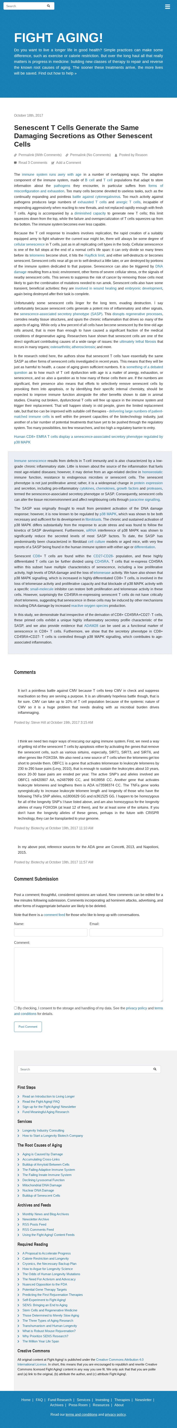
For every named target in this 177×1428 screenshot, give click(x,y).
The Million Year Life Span (40, 1341)
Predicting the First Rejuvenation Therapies (52, 1294)
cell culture (96, 541)
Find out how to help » (57, 73)
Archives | (59, 1405)
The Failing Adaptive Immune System (48, 1169)
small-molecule (42, 589)
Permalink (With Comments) (40, 155)
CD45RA (102, 561)
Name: (19, 924)
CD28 (108, 556)
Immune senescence (30, 461)
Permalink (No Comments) (90, 155)
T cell (107, 180)
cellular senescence (29, 244)
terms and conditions (81, 1414)
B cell (89, 180)
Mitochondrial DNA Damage (42, 1185)
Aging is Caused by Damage (42, 1154)
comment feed (54, 915)
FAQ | (41, 1400)
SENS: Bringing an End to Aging (44, 1305)
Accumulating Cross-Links (41, 1159)
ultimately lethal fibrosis (138, 341)
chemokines (105, 488)
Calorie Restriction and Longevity (45, 1258)
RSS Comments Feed (38, 1229)
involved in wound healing (96, 288)
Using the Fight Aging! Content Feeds (48, 1235)
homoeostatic (152, 472)
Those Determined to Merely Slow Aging (50, 1315)
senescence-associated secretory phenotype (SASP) (61, 314)
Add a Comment (68, 162)
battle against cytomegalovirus (96, 197)
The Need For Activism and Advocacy (49, 1279)
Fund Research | (62, 1400)
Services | (86, 1400)
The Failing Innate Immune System (47, 1175)
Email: (94, 924)
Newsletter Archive (35, 1219)
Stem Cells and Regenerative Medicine (49, 1310)
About (120, 1405)
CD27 (98, 556)
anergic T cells (128, 202)
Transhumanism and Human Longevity (49, 1326)
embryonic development (143, 288)
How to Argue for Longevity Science (47, 1269)
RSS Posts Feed (34, 1224)
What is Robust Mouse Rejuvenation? (49, 1331)
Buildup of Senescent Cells (41, 1195)
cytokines (87, 488)
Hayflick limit (94, 255)
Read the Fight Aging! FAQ (41, 1101)
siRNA (91, 530)
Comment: (22, 942)
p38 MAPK (108, 514)
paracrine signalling (145, 499)
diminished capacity (90, 213)
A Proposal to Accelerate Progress (46, 1253)
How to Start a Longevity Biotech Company (52, 1135)
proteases (154, 488)
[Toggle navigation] (167, 6)
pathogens (62, 186)
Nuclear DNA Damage (38, 1190)
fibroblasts (93, 519)
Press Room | (80, 1405)
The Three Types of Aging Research (47, 1320)
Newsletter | (145, 1400)
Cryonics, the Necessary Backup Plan (49, 1263)
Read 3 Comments (33, 162)
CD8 (36, 556)
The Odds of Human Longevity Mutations (51, 1274)
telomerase (102, 573)
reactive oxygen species (89, 606)
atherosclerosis (83, 347)
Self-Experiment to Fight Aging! (44, 1300)
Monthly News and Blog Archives (45, 1214)
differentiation (144, 547)
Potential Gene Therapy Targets (44, 1289)
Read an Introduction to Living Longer (48, 1096)
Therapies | (124, 1400)
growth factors (128, 488)
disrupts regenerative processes (137, 314)
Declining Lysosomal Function (43, 1180)
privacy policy (136, 1008)
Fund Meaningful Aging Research (45, 1112)
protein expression (148, 483)
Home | (28, 1400)
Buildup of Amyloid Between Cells (46, 1164)
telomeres (37, 255)
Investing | (104, 1400)
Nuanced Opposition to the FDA (44, 1284)
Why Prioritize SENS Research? (45, 1336)
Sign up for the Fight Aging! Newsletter (49, 1107)
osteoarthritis (60, 347)
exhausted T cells (92, 202)
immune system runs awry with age (51, 174)
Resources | (103, 1405)
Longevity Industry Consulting (43, 1130)
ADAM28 (91, 626)
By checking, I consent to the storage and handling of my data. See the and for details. (88, 1011)
